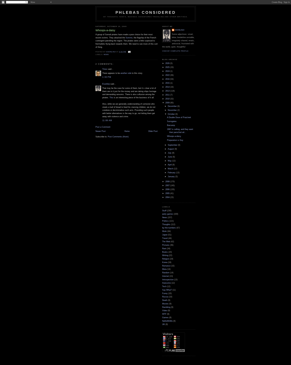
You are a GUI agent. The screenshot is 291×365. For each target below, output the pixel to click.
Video (164, 310)
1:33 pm (106, 77)
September (173, 145)
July (170, 153)
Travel (165, 238)
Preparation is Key (175, 140)
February (172, 172)
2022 (167, 75)
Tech (164, 286)
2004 (167, 197)
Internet (165, 276)
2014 (167, 87)
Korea (164, 262)
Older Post (153, 131)
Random (165, 272)
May (170, 161)
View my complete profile (175, 51)
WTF (164, 314)
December (172, 106)
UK (163, 324)
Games (165, 317)
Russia (165, 297)
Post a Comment (102, 127)
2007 (167, 185)
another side (125, 73)
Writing (165, 255)
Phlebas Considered (145, 12)
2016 (167, 79)
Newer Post (100, 131)
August (171, 149)
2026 (167, 63)
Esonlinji (106, 84)
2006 (167, 189)
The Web (166, 241)
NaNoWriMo (167, 321)
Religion (165, 259)
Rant (164, 248)
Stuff (164, 210)
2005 (167, 193)
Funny (165, 293)
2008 (167, 181)
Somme (129, 38)
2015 (167, 83)
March (171, 168)
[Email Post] (129, 52)
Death (164, 300)
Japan (164, 235)
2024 (167, 71)
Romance (166, 266)
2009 (167, 103)
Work (164, 231)
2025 (167, 67)
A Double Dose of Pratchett (179, 117)
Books (165, 252)
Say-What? (167, 290)
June (170, 157)
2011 (167, 95)
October (171, 114)
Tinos (104, 69)
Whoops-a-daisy (174, 136)
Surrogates (172, 121)
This (111, 97)
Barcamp (171, 125)
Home (127, 131)
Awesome (166, 283)
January (171, 176)
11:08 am (107, 120)
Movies (165, 304)
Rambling (166, 307)
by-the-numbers (169, 228)
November (172, 110)
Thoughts (166, 224)
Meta (164, 269)
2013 (167, 91)
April (170, 165)
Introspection (168, 279)
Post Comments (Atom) (118, 137)
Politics (165, 221)
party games (167, 214)
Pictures (165, 245)
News (106, 54)
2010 (167, 99)
